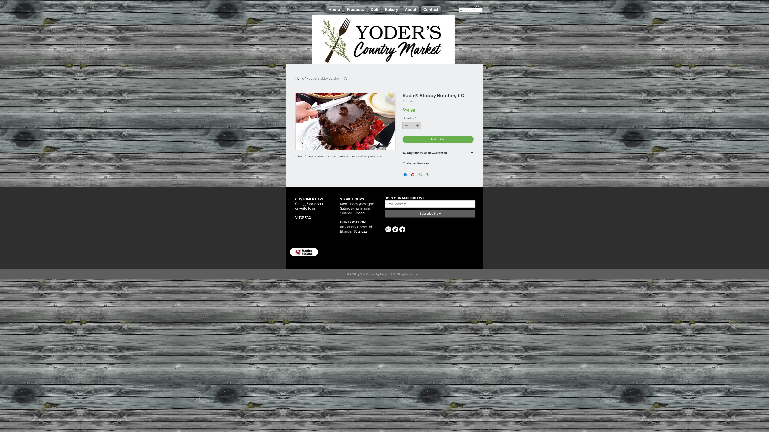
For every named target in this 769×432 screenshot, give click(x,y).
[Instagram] (388, 229)
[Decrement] (406, 125)
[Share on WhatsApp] (420, 174)
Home (299, 78)
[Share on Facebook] (405, 174)
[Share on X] (428, 174)
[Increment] (418, 125)
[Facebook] (402, 229)
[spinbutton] (412, 125)
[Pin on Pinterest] (412, 174)
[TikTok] (395, 229)
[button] (477, 4)
